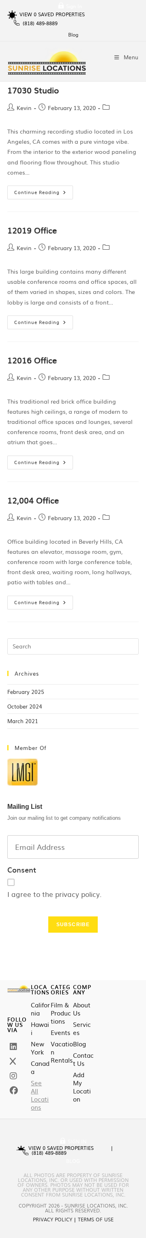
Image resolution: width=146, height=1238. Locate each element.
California (40, 1009)
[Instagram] (13, 1075)
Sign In (74, 6)
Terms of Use (96, 1219)
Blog (73, 34)
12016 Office (32, 360)
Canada (40, 1067)
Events (60, 1032)
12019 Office (32, 230)
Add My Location (82, 1087)
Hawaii (40, 1028)
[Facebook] (14, 1089)
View (27, 14)
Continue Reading (43, 190)
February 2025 (25, 692)
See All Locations (40, 1095)
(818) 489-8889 (40, 23)
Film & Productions (61, 1013)
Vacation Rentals (62, 1052)
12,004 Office (33, 500)
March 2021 (22, 721)
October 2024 (24, 706)
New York (37, 1048)
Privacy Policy (52, 1219)
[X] (13, 1060)
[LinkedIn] (13, 1046)
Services (82, 1028)
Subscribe (73, 924)
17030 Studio (33, 90)
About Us (81, 1009)
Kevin (24, 108)
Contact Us (83, 1059)
